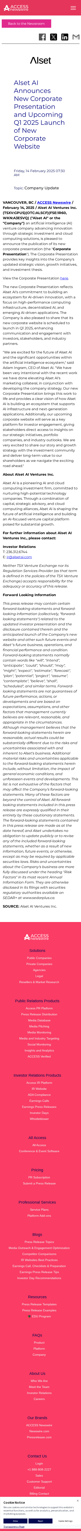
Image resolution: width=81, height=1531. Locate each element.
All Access (39, 1145)
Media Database (39, 1020)
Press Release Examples (39, 1310)
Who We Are (39, 1381)
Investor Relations (39, 1393)
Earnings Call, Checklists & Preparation (39, 1266)
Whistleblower (39, 1119)
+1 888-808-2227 (39, 1469)
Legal (39, 976)
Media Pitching (39, 1026)
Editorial (39, 1487)
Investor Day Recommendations (39, 1278)
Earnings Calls (39, 1100)
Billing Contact (39, 1493)
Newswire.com (39, 1431)
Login (39, 1463)
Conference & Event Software (39, 1151)
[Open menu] (73, 8)
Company (39, 1354)
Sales (39, 1475)
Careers (39, 1399)
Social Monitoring (39, 1044)
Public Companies (39, 958)
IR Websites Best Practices (39, 1260)
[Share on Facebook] (42, 37)
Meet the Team (39, 1387)
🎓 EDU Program (39, 1316)
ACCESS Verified (39, 1056)
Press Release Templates (39, 1304)
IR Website (39, 1088)
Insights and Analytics (39, 1050)
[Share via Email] (76, 37)
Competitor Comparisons (39, 1254)
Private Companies (39, 964)
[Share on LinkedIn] (64, 37)
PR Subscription (39, 1177)
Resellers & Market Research (39, 982)
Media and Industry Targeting (39, 1038)
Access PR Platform (39, 1008)
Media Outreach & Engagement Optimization (39, 1248)
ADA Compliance (39, 1094)
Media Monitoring (39, 1032)
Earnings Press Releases (39, 1107)
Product (39, 1342)
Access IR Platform (39, 1082)
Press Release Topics (39, 1242)
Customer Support (39, 1481)
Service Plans (39, 1209)
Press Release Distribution (39, 1014)
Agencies (39, 970)
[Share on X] (53, 37)
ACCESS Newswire (54, 202)
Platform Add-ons (39, 1215)
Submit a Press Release (39, 1183)
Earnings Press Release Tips (39, 1272)
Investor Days (39, 1113)
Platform (39, 1348)
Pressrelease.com (39, 1437)
